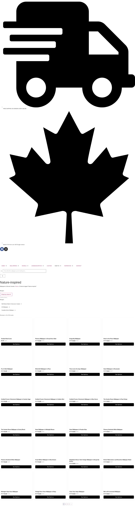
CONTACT (78, 265)
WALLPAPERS (13, 265)
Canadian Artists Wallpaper (8, 310)
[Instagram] (6, 249)
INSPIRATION (67, 265)
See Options (16, 344)
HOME (3, 265)
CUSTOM (49, 265)
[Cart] (2, 275)
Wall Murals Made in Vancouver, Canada (11, 304)
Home (16, 286)
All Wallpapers (5, 307)
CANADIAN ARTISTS (36, 265)
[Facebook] (2, 249)
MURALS (24, 265)
